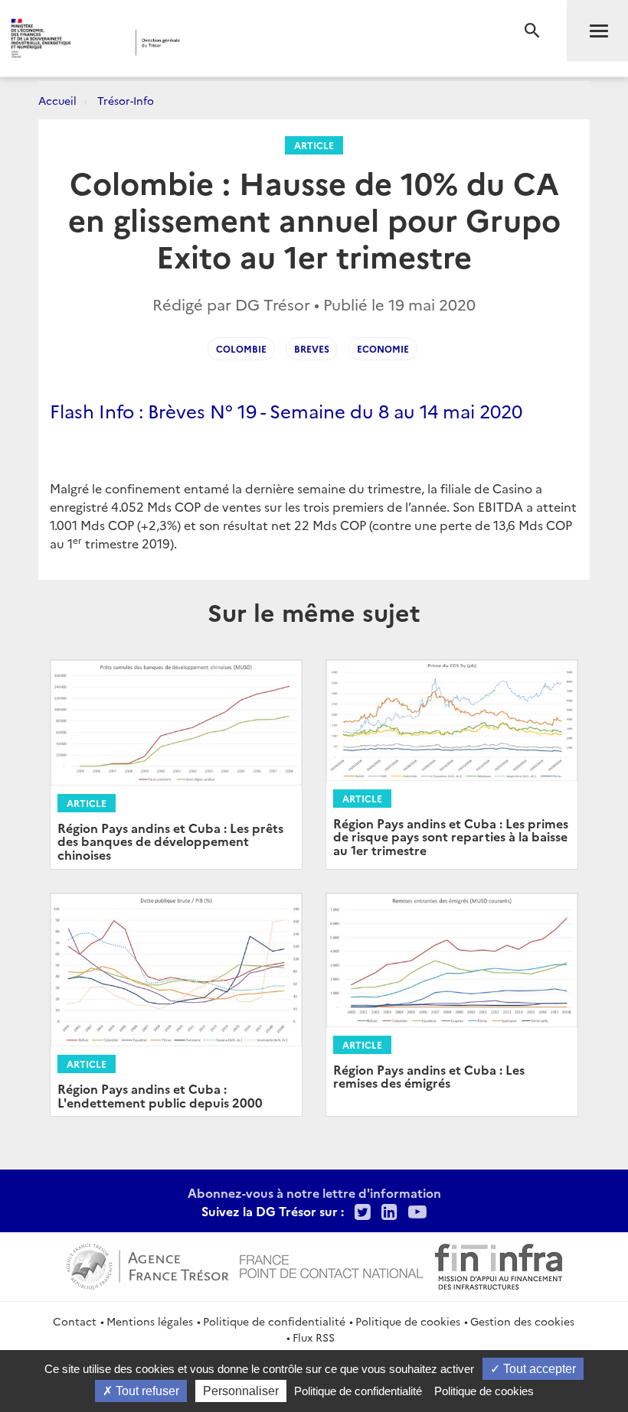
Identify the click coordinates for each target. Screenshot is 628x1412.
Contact (74, 1321)
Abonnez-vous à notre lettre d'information (314, 1192)
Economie (383, 348)
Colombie (241, 348)
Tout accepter (538, 1368)
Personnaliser (241, 1390)
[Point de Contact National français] (331, 1264)
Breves (311, 348)
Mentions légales (149, 1321)
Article (314, 144)
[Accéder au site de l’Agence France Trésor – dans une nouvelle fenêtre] (147, 1264)
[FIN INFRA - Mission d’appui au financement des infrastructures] (498, 1264)
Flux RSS (314, 1337)
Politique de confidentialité (274, 1321)
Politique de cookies (407, 1321)
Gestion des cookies (522, 1321)
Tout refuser (146, 1390)
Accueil (57, 100)
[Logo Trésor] (240, 42)
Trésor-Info (125, 100)
